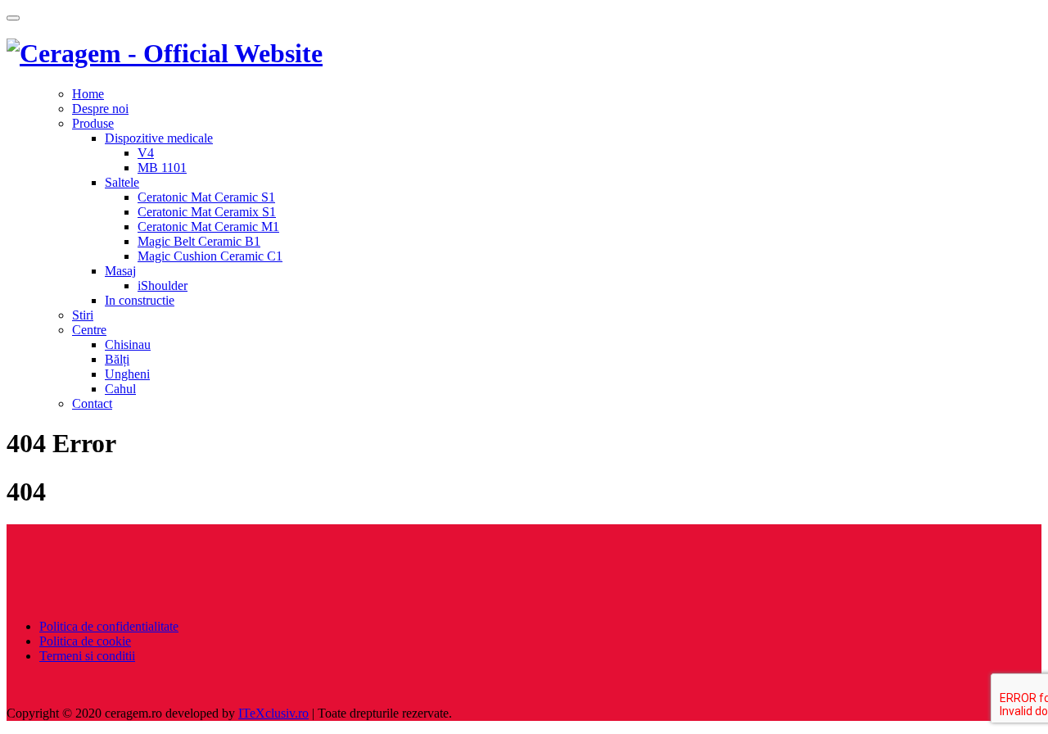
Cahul (120, 389)
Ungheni (127, 374)
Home (88, 94)
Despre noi (100, 109)
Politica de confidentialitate (108, 626)
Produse (93, 123)
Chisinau (128, 344)
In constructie (139, 300)
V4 (146, 153)
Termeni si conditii (87, 656)
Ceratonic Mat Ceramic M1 (208, 226)
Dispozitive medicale (159, 138)
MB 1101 (162, 167)
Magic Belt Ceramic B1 (199, 241)
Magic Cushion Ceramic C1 (210, 256)
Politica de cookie (85, 641)
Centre (89, 330)
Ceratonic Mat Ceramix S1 (207, 212)
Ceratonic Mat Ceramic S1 (206, 197)
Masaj (120, 271)
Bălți (117, 359)
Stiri (82, 315)
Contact (92, 403)
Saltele (122, 182)
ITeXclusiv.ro (273, 713)
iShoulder (162, 285)
